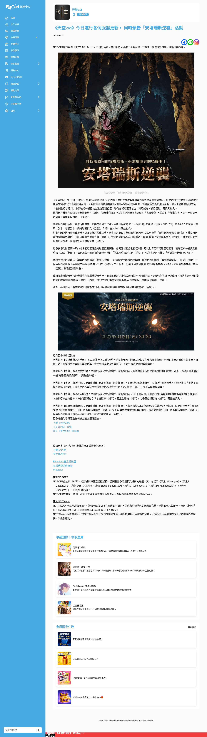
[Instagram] (196, 42)
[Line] (190, 42)
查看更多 (192, 627)
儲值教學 (83, 14)
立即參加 (50, 735)
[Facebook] (184, 42)
